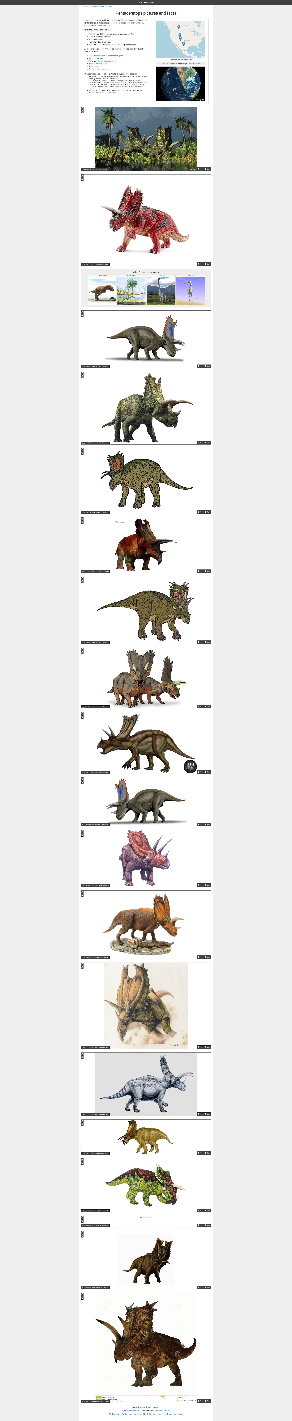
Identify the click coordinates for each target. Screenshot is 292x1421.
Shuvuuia (190, 276)
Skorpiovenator (102, 276)
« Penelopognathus (168, 64)
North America (106, 7)
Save (208, 169)
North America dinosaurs (154, 1414)
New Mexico (138, 23)
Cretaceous (95, 7)
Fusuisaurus (131, 276)
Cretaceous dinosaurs (132, 1414)
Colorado (88, 25)
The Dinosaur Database (146, 2)
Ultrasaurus (161, 276)
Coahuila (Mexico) (102, 25)
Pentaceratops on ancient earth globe (108, 56)
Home (86, 7)
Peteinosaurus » (194, 64)
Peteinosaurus (152, 1407)
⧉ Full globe (200, 100)
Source (85, 169)
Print (201, 169)
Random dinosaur (96, 58)
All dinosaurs (94, 66)
